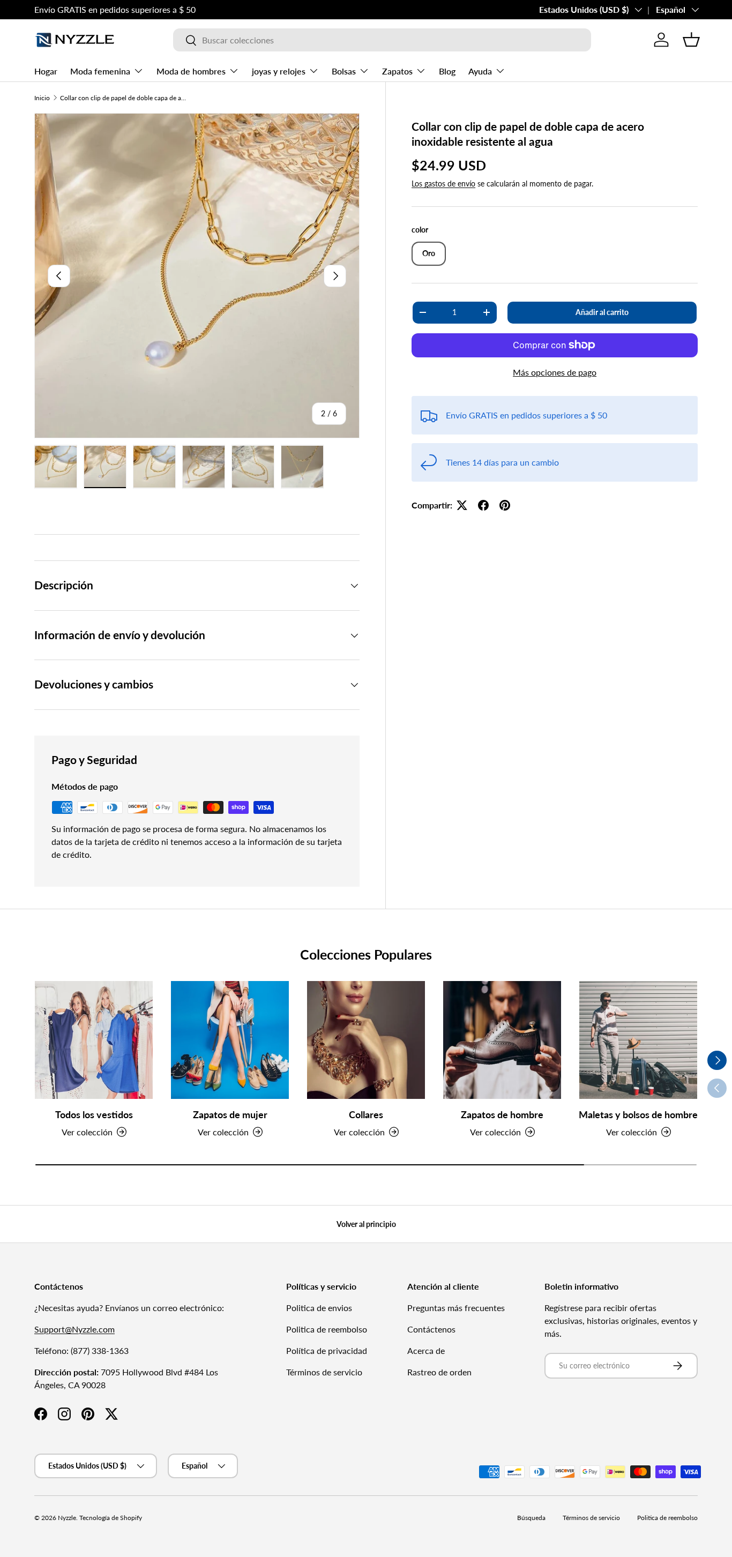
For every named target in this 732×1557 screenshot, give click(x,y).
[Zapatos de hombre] (502, 1040)
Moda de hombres (191, 71)
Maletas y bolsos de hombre (638, 1114)
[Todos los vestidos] (94, 1040)
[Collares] (366, 1040)
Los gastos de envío (443, 183)
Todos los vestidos (94, 1114)
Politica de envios (319, 1308)
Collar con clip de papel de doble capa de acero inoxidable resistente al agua (124, 98)
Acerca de (426, 1350)
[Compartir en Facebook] (483, 505)
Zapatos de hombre (502, 1114)
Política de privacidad (326, 1350)
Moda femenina (100, 71)
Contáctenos (431, 1329)
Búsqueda (531, 1518)
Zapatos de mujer (230, 1114)
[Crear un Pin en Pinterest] (505, 505)
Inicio (42, 98)
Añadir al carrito (602, 312)
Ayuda (480, 71)
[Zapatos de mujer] (230, 1040)
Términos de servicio (324, 1372)
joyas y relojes (278, 71)
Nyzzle (67, 1518)
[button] (691, 39)
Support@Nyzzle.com (74, 1329)
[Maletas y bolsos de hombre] (638, 1040)
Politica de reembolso (326, 1329)
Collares (366, 1114)
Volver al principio (366, 1224)
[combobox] (382, 39)
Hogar (45, 71)
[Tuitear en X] (462, 505)
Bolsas (344, 71)
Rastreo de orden (439, 1372)
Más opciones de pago (554, 372)
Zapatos (397, 71)
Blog (447, 71)
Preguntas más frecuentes (456, 1308)
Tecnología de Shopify (110, 1518)
